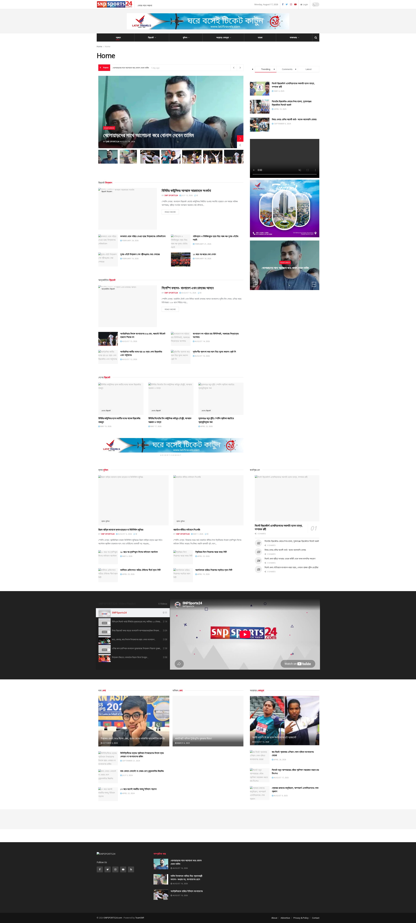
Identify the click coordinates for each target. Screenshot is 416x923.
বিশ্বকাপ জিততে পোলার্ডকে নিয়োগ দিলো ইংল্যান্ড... (130, 657)
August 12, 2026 (129, 359)
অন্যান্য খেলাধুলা (222, 37)
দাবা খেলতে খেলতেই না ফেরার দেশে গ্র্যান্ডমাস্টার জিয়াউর (142, 771)
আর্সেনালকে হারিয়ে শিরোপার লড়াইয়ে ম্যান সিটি (213, 569)
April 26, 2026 (279, 759)
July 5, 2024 (127, 775)
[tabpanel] (245, 634)
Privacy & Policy (301, 917)
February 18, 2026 (202, 258)
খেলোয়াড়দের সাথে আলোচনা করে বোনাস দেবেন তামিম (148, 135)
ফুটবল (185, 37)
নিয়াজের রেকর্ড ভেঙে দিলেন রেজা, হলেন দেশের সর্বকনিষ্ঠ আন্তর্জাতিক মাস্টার (133, 738)
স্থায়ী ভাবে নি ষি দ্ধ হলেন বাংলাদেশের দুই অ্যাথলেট (274, 737)
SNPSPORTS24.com (113, 917)
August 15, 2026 (188, 292)
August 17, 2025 (281, 777)
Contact (315, 917)
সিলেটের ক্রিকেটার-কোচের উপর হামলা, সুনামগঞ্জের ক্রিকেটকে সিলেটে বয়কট (292, 541)
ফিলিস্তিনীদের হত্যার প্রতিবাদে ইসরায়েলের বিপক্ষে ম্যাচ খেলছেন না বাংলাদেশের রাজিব (142, 754)
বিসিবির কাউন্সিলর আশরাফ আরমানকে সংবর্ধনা (186, 190)
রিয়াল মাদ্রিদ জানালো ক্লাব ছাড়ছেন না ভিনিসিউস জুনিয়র (120, 529)
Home (99, 46)
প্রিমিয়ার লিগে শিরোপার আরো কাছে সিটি (211, 551)
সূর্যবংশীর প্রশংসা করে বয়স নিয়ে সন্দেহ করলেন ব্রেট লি (214, 351)
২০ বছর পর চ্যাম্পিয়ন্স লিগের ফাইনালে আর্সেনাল (139, 551)
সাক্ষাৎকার (293, 37)
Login (305, 4)
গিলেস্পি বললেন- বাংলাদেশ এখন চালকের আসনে (188, 287)
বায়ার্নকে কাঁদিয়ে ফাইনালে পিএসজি (186, 529)
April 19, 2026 (203, 574)
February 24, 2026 (130, 240)
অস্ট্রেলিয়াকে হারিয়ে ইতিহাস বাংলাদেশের (187, 891)
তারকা (260, 37)
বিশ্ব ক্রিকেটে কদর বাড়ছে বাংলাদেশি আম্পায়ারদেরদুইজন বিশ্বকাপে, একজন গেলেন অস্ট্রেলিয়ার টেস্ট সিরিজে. (151, 630)
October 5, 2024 (109, 743)
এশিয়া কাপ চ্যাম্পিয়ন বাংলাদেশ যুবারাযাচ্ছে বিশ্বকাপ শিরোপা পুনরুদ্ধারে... (138, 648)
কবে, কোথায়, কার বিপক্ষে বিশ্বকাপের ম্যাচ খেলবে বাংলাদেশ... (134, 639)
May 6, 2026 (127, 556)
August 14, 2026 (202, 341)
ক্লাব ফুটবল (106, 521)
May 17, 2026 (155, 426)
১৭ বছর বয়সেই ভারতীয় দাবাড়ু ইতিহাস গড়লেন (138, 789)
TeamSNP (139, 917)
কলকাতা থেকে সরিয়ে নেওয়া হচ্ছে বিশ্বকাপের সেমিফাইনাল (143, 236)
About (274, 917)
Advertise (285, 917)
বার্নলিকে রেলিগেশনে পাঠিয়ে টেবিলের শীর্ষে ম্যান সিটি (140, 569)
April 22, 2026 (206, 426)
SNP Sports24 (112, 141)
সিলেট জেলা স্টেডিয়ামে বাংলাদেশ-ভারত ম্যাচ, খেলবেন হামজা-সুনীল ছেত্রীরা (291, 567)
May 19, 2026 (105, 426)
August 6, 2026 (124, 534)
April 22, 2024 (128, 793)
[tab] (133, 612)
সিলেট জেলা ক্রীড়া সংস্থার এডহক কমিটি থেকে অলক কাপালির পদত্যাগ (290, 558)
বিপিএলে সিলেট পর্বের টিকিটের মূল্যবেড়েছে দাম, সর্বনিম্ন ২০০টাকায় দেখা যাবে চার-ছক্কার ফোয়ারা (147, 621)
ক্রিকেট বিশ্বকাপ (107, 191)
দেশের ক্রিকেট (106, 410)
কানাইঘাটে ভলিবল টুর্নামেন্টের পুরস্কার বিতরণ (193, 738)
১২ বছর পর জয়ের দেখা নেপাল (204, 254)
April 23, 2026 (203, 556)
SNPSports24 (119, 612)
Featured (109, 128)
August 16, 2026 (286, 274)
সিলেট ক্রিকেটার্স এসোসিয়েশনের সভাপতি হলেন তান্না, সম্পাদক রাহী (278, 527)
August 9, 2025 (280, 795)
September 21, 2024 (131, 760)
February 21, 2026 (202, 244)
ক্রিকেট (151, 37)
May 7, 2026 (198, 534)
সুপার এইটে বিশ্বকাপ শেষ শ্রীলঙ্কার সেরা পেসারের (140, 254)
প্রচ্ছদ (118, 37)
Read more (170, 212)
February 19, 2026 (130, 258)
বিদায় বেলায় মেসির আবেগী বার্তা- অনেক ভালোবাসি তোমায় (294, 119)
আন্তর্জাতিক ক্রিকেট (108, 289)
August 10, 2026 (202, 356)
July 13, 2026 (187, 195)
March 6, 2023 (183, 743)
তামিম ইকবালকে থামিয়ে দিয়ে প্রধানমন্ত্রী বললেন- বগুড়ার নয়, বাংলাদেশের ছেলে (139, 67)
